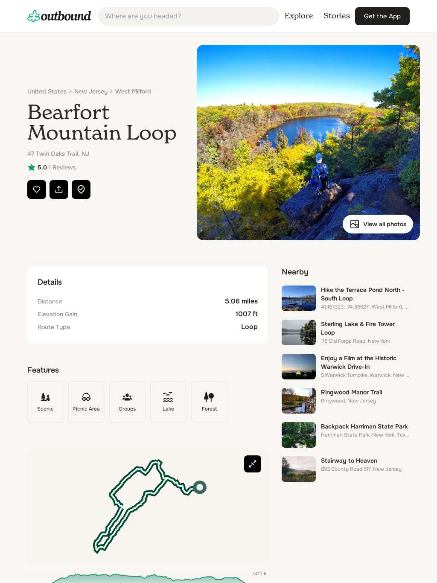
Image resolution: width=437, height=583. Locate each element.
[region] (147, 506)
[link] (59, 16)
